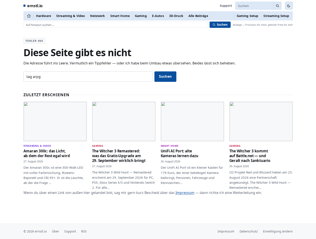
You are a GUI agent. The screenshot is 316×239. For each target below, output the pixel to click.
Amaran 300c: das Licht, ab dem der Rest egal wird (46, 153)
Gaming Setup (247, 16)
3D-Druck (176, 16)
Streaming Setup (276, 16)
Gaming (141, 16)
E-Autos (158, 16)
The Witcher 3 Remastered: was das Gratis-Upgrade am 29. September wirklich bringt (119, 155)
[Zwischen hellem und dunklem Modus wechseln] (289, 6)
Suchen (165, 76)
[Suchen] (277, 6)
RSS (84, 231)
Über (55, 231)
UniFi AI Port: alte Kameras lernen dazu (179, 153)
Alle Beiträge (198, 16)
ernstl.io (35, 5)
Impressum (184, 192)
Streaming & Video (70, 16)
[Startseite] (29, 15)
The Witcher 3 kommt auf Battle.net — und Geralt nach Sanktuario (250, 155)
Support (226, 5)
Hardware (43, 16)
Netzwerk (97, 16)
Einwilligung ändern (278, 231)
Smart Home (120, 16)
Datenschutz (249, 231)
